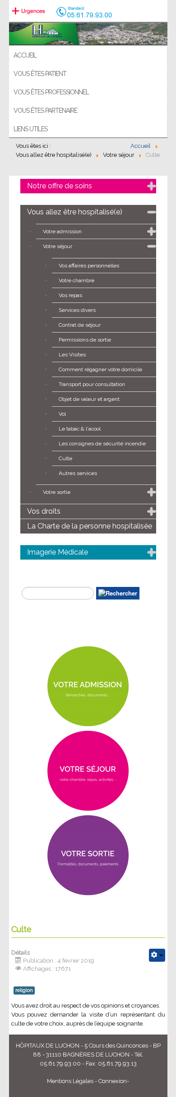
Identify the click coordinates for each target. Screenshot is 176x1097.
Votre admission (62, 231)
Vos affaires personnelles (89, 265)
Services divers (77, 310)
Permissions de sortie (85, 340)
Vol (62, 414)
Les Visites (72, 354)
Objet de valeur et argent (89, 399)
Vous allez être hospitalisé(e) (74, 212)
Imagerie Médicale (57, 552)
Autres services (78, 473)
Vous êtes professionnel (51, 92)
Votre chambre (76, 280)
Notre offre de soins (59, 186)
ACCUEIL (25, 55)
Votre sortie (56, 492)
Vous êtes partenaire (45, 110)
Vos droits (43, 511)
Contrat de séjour (80, 325)
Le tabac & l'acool (80, 429)
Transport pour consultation (92, 384)
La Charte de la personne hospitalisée (89, 526)
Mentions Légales (70, 1081)
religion (24, 990)
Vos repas (70, 295)
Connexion (112, 1081)
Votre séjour (57, 246)
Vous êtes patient (40, 73)
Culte (65, 458)
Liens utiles (30, 129)
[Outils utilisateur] (157, 955)
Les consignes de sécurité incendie (102, 443)
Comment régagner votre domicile (100, 369)
